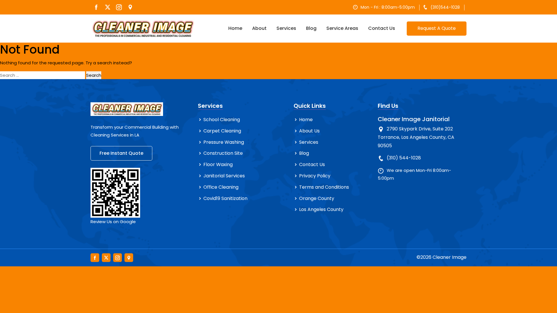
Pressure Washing (223, 142)
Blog (311, 28)
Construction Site (223, 153)
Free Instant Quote (121, 153)
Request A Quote (436, 28)
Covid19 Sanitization (225, 198)
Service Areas (342, 28)
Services (286, 28)
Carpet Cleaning (222, 131)
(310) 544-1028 (404, 157)
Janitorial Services (224, 175)
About (259, 28)
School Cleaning (221, 119)
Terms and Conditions (324, 187)
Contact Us (381, 28)
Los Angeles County (321, 209)
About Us (309, 131)
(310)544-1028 (445, 7)
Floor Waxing (218, 164)
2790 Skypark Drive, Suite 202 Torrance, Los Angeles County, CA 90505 (416, 137)
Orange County (316, 198)
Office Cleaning (220, 187)
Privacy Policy (314, 175)
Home (235, 28)
